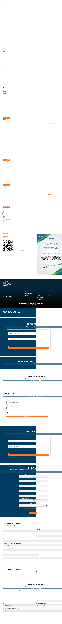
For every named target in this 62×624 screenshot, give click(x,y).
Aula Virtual (5, 207)
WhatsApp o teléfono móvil (40, 498)
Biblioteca (26, 291)
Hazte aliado (10, 67)
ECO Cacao (30, 151)
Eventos (8, 9)
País (32, 484)
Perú (6, 31)
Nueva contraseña (33, 503)
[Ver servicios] (6, 1)
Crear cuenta (33, 512)
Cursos (7, 6)
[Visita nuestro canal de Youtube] (10, 296)
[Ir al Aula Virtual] (4, 217)
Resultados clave (9, 57)
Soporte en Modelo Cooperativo (12, 49)
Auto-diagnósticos (10, 3)
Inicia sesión (8, 219)
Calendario (7, 15)
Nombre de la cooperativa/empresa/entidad (33, 493)
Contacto (8, 86)
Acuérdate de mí (12, 346)
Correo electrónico (25, 498)
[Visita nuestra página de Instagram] (4, 296)
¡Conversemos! (51, 123)
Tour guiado (9, 74)
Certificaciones (5, 236)
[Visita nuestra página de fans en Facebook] (7, 296)
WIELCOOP (6, 44)
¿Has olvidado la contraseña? (44, 341)
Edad (25, 479)
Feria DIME (28, 148)
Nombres (4, 529)
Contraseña (11, 336)
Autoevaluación (27, 284)
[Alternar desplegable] (7, 51)
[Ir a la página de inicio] (6, 92)
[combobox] (35, 501)
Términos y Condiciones (28, 508)
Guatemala (7, 28)
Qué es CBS (9, 54)
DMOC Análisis (8, 47)
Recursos (8, 12)
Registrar (4, 219)
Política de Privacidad (34, 508)
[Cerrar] (3, 87)
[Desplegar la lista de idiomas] (3, 212)
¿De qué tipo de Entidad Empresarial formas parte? (12, 543)
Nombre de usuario (12, 331)
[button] (19, 591)
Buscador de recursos (28, 293)
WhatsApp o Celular (40, 552)
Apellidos (40, 474)
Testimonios (9, 60)
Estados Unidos (8, 34)
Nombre (25, 474)
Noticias (8, 70)
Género (40, 479)
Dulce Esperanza (10, 41)
